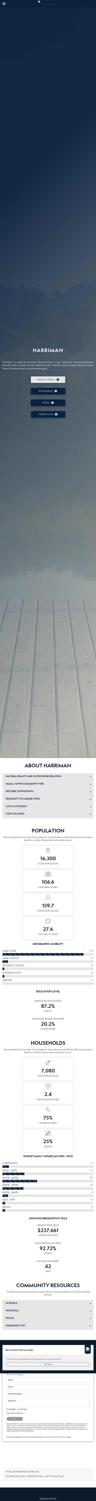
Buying (13, 1409)
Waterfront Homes (35, 1476)
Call (49, 1364)
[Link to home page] (48, 4)
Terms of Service (61, 1437)
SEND (14, 1419)
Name (10, 1380)
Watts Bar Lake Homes (15, 1476)
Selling (23, 1409)
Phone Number (15, 1394)
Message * (12, 1401)
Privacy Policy (47, 1437)
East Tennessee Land (54, 1476)
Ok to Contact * (17, 1413)
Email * (11, 1387)
